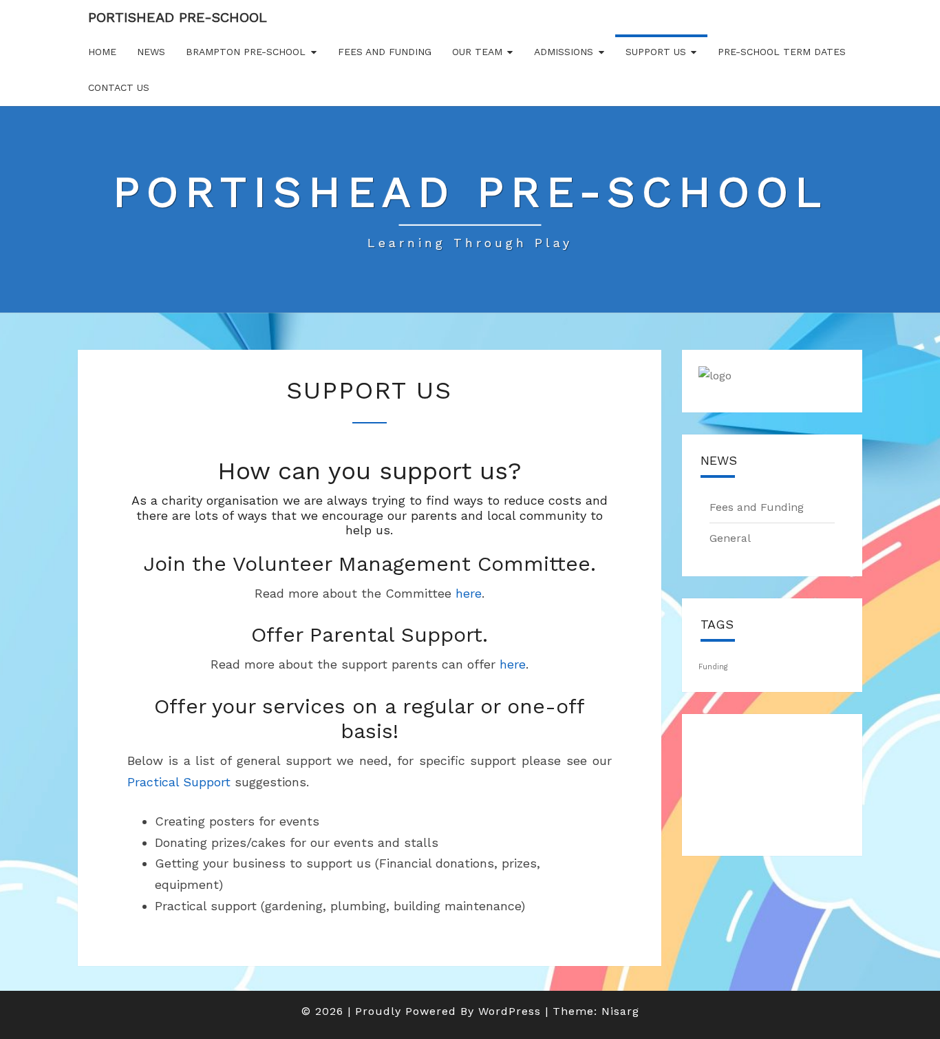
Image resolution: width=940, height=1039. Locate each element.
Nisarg (620, 1011)
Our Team (477, 51)
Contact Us (118, 87)
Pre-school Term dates (782, 51)
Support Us (656, 51)
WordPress (509, 1011)
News (151, 51)
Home (102, 51)
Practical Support (179, 782)
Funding (713, 666)
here (469, 593)
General (730, 538)
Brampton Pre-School (246, 51)
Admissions (563, 51)
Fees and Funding (384, 51)
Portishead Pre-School (177, 17)
